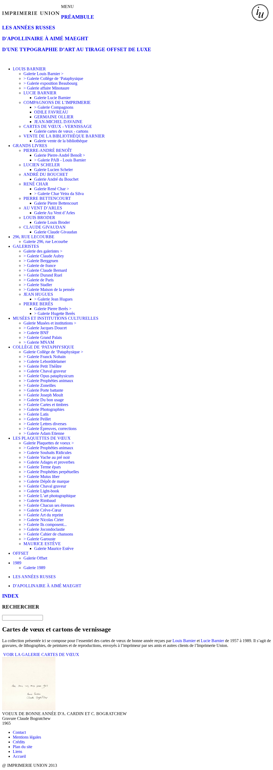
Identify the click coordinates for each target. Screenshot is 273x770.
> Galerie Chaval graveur (44, 371)
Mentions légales (27, 737)
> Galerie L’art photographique (49, 495)
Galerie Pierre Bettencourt (56, 203)
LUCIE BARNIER (40, 93)
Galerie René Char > (51, 189)
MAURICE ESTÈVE (42, 543)
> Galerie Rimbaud (39, 500)
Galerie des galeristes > (42, 251)
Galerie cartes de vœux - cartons (61, 131)
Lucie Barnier (212, 640)
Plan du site (22, 746)
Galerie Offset (35, 558)
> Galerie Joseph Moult (43, 395)
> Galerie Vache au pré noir (46, 457)
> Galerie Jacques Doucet (45, 328)
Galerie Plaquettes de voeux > (48, 443)
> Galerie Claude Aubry (43, 256)
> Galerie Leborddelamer (44, 361)
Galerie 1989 (34, 567)
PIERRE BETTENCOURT (47, 198)
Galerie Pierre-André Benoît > (59, 155)
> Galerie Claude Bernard (45, 270)
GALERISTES (26, 246)
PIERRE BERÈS (38, 304)
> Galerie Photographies (43, 409)
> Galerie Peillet (37, 419)
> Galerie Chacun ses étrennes (48, 505)
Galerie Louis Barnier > (43, 73)
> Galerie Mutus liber (41, 476)
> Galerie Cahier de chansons (48, 534)
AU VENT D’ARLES (42, 208)
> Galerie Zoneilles (39, 385)
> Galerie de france (39, 265)
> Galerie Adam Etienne (43, 433)
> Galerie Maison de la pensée (48, 289)
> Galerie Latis (36, 414)
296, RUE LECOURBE (33, 236)
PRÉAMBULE (77, 17)
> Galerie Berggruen (40, 260)
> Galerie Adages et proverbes (48, 462)
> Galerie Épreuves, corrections (50, 428)
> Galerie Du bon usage (43, 400)
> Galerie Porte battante (43, 390)
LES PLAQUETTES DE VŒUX (42, 438)
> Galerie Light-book (41, 491)
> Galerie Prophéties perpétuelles (51, 471)
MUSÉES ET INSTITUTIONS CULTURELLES (55, 318)
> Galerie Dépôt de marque (46, 481)
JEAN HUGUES (38, 294)
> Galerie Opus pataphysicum (48, 376)
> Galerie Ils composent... (45, 524)
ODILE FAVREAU (51, 112)
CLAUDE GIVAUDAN (44, 227)
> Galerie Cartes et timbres (45, 404)
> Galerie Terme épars (42, 467)
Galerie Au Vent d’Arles (54, 212)
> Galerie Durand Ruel (42, 275)
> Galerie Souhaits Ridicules (47, 452)
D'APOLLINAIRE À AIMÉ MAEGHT (45, 38)
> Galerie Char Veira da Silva (59, 193)
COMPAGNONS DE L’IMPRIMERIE (57, 102)
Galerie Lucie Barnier (52, 97)
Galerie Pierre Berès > (52, 308)
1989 (17, 563)
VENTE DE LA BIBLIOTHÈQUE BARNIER (64, 136)
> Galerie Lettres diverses (44, 424)
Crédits (19, 742)
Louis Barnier (184, 640)
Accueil (19, 756)
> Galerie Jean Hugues (53, 299)
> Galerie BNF (36, 332)
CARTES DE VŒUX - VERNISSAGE (57, 126)
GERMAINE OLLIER (54, 117)
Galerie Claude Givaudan (55, 232)
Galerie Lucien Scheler (53, 169)
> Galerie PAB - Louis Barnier (60, 160)
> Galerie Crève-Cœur (42, 510)
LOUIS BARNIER (29, 69)
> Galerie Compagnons (53, 107)
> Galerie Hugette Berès (54, 313)
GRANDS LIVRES (30, 145)
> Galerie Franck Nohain (44, 356)
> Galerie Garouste (39, 539)
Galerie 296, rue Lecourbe (45, 241)
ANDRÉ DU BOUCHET (45, 174)
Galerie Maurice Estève (54, 548)
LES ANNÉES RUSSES (28, 27)
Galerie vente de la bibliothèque (60, 141)
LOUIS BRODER (39, 217)
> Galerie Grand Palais (42, 337)
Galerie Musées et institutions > (49, 323)
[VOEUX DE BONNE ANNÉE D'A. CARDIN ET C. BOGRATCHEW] (28, 709)
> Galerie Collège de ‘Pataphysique (53, 78)
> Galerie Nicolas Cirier (43, 519)
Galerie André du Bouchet (56, 179)
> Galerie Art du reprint (43, 515)
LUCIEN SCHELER (41, 165)
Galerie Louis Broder (52, 222)
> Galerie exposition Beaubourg (50, 83)
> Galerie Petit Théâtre (42, 366)
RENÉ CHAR (35, 184)
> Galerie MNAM (38, 342)
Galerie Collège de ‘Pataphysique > (53, 352)
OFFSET (21, 553)
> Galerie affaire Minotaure (46, 88)
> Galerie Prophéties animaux (48, 380)
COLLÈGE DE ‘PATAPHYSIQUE (43, 347)
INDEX (10, 596)
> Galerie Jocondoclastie (44, 529)
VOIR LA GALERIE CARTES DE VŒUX (40, 654)
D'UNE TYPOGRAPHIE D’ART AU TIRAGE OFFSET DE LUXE (76, 49)
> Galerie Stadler (37, 284)
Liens (17, 751)
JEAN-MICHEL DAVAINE (58, 121)
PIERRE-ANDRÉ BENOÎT (47, 150)
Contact (19, 732)
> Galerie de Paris (38, 280)
